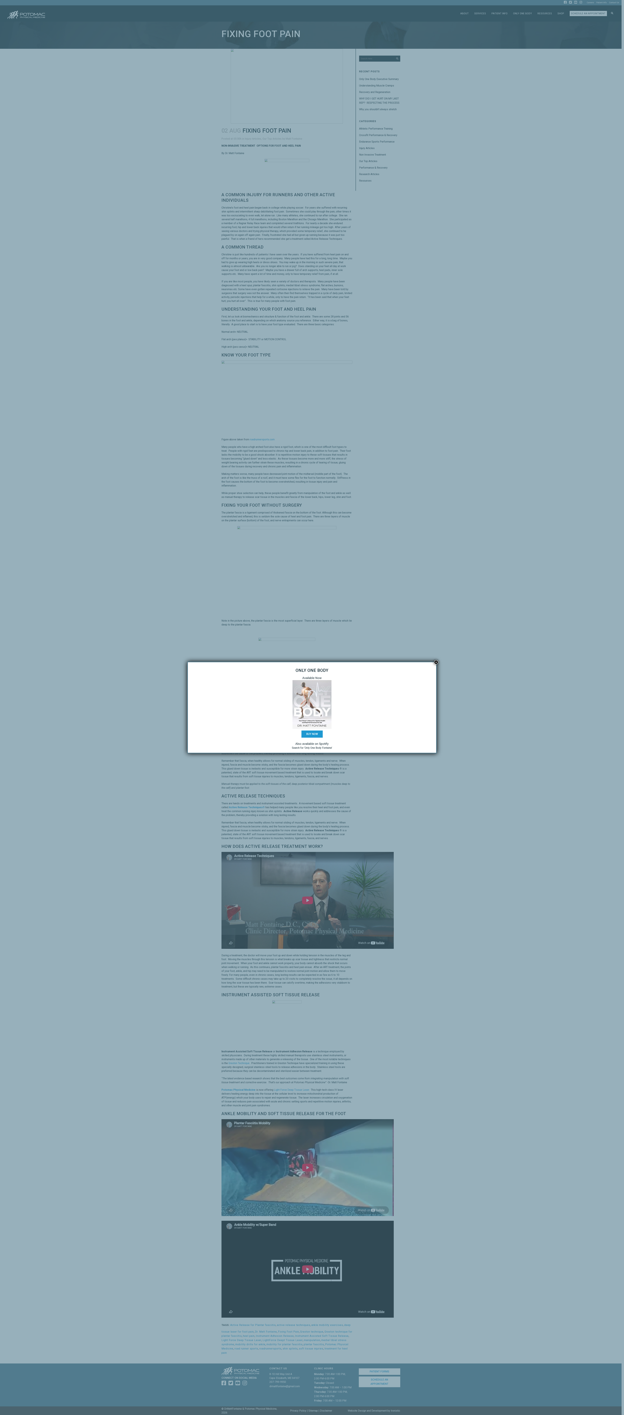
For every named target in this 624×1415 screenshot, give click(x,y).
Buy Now (312, 734)
